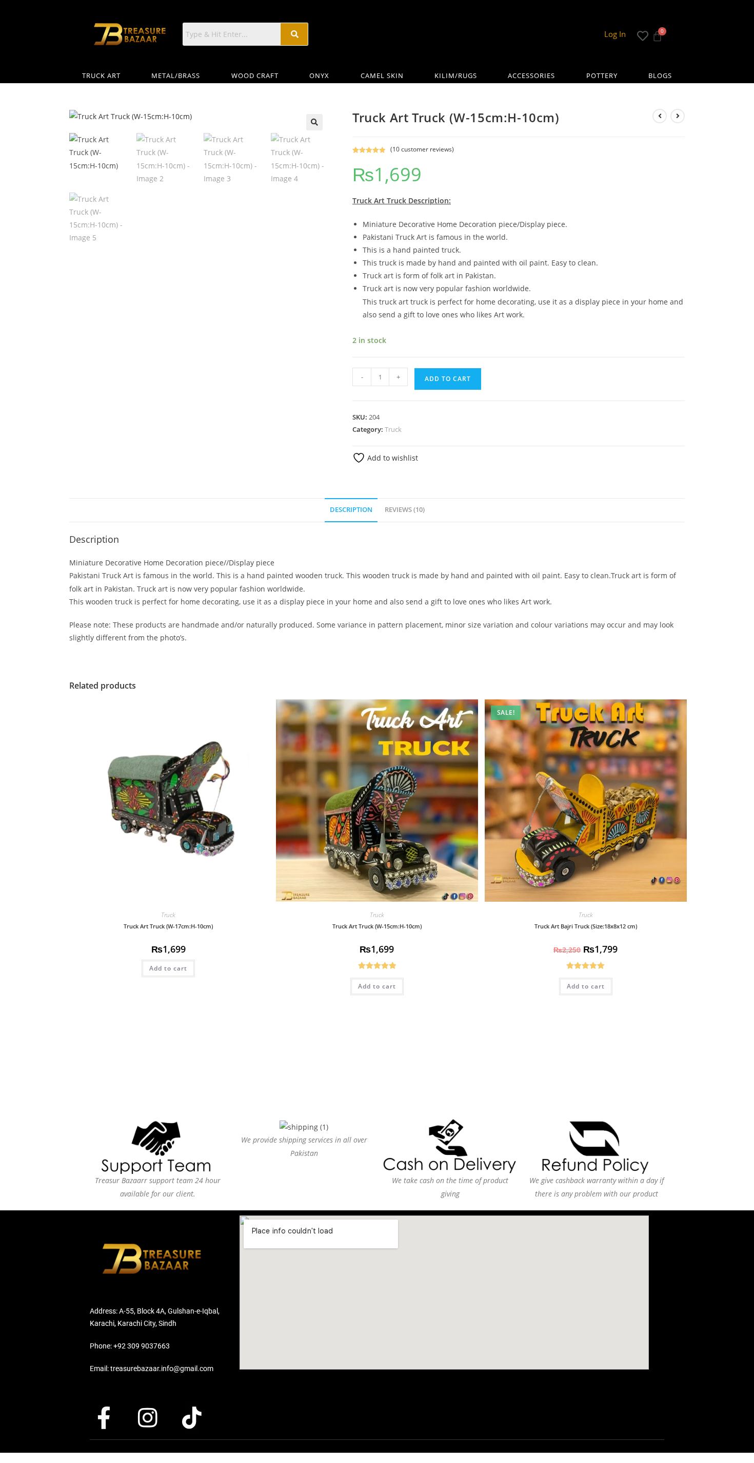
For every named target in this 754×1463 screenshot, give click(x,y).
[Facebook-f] (113, 1417)
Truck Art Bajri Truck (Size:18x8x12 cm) (585, 926)
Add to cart (448, 378)
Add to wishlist (391, 458)
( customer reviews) (422, 149)
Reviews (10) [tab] (405, 509)
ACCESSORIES (531, 75)
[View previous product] (659, 116)
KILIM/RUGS (455, 75)
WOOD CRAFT (255, 75)
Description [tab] (351, 509)
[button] (314, 122)
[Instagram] (157, 1417)
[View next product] (677, 116)
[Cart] (657, 33)
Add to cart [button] (168, 968)
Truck (393, 429)
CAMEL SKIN (382, 75)
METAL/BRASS (175, 75)
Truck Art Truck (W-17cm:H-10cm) (168, 926)
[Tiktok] (201, 1417)
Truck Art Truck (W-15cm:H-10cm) (377, 926)
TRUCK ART (101, 75)
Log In (615, 34)
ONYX (319, 75)
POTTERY (602, 75)
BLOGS (660, 75)
